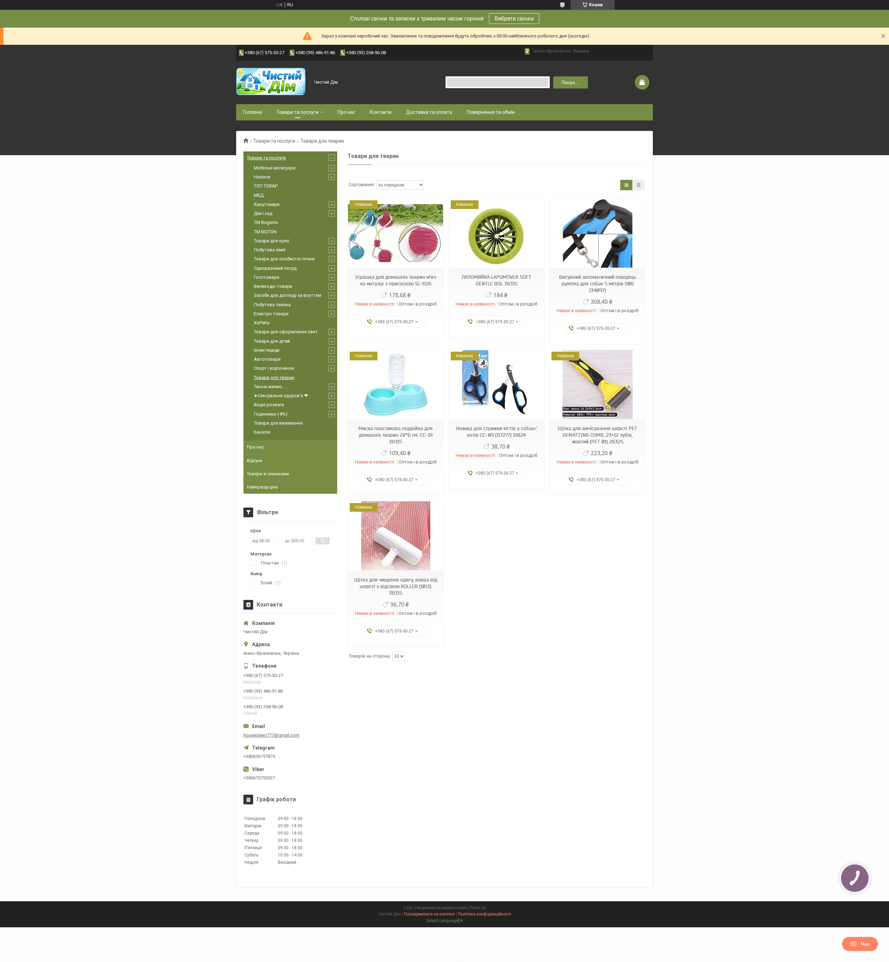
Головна (252, 112)
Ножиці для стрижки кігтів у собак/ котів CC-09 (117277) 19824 (496, 432)
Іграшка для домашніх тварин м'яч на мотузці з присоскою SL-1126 (395, 280)
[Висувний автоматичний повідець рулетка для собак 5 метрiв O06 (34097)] (597, 233)
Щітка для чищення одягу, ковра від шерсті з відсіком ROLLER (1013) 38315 (395, 586)
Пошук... (570, 82)
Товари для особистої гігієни (284, 258)
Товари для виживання (278, 423)
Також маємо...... (271, 386)
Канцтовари (267, 204)
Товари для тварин (274, 377)
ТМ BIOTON (265, 231)
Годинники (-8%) (271, 414)
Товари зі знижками (268, 473)
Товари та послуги (297, 112)
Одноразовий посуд (275, 268)
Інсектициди (267, 350)
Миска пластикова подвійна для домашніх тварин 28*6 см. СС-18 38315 (395, 435)
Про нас (346, 112)
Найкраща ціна (262, 487)
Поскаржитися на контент (429, 914)
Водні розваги (269, 404)
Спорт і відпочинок (274, 368)
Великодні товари (273, 286)
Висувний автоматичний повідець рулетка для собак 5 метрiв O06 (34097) (597, 283)
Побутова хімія (269, 249)
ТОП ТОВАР (265, 186)
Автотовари (267, 359)
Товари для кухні (271, 240)
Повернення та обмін (491, 112)
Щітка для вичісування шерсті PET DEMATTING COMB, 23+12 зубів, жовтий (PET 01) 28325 (597, 435)
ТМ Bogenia (266, 222)
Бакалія (262, 432)
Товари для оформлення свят (286, 331)
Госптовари (266, 277)
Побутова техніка (272, 304)
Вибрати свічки (514, 18)
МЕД (259, 195)
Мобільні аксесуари (275, 167)
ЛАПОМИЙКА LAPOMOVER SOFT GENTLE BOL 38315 (496, 280)
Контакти (380, 112)
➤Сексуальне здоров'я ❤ (281, 395)
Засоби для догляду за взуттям (287, 295)
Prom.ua (478, 907)
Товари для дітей (272, 341)
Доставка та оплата (429, 112)
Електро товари (271, 313)
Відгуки (254, 460)
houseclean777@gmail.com (271, 735)
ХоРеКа (261, 322)
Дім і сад (263, 213)
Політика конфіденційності (484, 914)
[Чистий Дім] (271, 82)
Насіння (262, 176)
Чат (865, 944)
